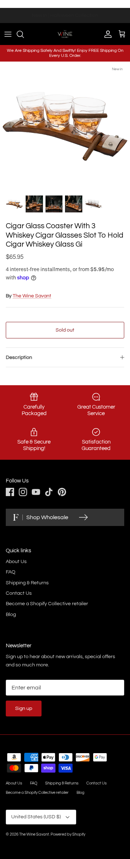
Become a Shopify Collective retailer (47, 603)
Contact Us (19, 593)
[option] (65, 126)
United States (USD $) (36, 816)
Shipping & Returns (27, 582)
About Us (16, 561)
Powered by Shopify (68, 834)
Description (19, 357)
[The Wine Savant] (65, 34)
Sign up (23, 708)
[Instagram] (23, 492)
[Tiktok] (49, 492)
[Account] (106, 34)
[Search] (24, 34)
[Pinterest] (62, 492)
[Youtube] (36, 492)
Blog (11, 614)
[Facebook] (10, 492)
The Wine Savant (32, 295)
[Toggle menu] (8, 34)
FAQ (11, 572)
